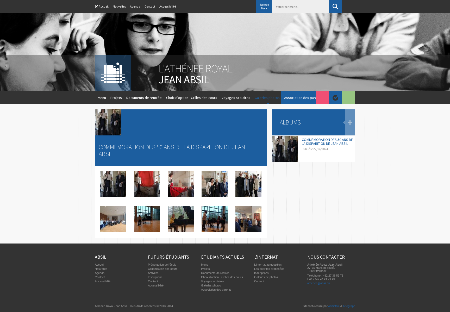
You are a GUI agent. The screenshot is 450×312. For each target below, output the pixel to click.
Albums (290, 122)
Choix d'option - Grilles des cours (191, 97)
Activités (153, 272)
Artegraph (349, 306)
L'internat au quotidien (268, 264)
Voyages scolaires (236, 97)
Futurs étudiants (168, 257)
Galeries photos (267, 97)
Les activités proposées (269, 268)
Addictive (334, 306)
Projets (116, 97)
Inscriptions (155, 277)
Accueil (104, 6)
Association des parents (303, 97)
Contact (150, 6)
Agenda (135, 6)
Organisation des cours (163, 268)
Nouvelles (119, 6)
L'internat (266, 257)
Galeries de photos (266, 277)
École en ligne (264, 6)
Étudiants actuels (222, 257)
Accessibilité (167, 6)
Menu (102, 97)
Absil (100, 257)
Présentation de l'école (162, 264)
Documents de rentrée (144, 97)
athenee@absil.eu (318, 283)
